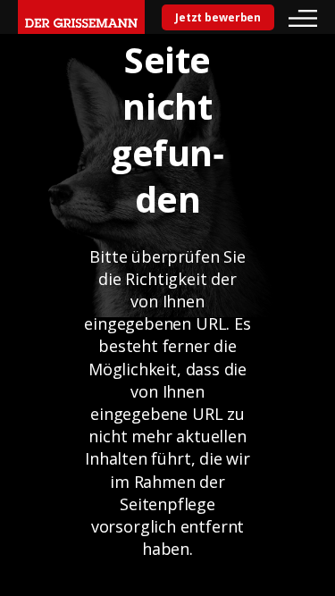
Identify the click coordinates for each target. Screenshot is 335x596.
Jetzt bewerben (218, 17)
